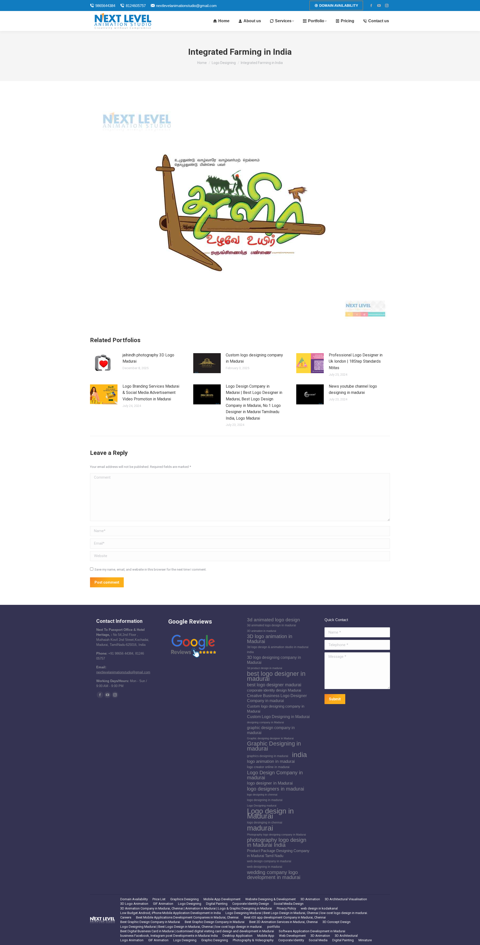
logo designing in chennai (262, 794)
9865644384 (105, 5)
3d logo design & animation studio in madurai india (277, 649)
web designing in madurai (264, 867)
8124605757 (136, 5)
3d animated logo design (273, 619)
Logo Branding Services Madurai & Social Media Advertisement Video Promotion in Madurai (150, 392)
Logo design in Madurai (270, 814)
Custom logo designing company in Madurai (254, 358)
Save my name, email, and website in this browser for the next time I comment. (150, 569)
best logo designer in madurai (276, 676)
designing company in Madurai (265, 722)
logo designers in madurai (275, 788)
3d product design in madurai (264, 668)
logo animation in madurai (271, 761)
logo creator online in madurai (268, 767)
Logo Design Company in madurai (275, 775)
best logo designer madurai (274, 684)
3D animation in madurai (261, 630)
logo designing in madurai (264, 800)
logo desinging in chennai (264, 822)
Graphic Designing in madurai (274, 746)
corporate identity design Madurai (274, 690)
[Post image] (104, 363)
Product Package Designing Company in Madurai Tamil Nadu (278, 853)
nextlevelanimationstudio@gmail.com (186, 5)
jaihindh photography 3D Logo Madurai (148, 358)
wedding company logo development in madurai (273, 875)
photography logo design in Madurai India (276, 843)
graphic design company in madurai (271, 730)
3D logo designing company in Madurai (274, 660)
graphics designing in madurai (267, 756)
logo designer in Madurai (270, 783)
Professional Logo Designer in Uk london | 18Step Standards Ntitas (355, 361)
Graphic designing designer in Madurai (270, 738)
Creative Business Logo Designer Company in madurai (277, 698)
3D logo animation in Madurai (269, 639)
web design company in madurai (269, 861)
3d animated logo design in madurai (271, 625)
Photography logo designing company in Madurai (276, 834)
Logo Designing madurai (261, 805)
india (299, 754)
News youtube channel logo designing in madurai (353, 389)
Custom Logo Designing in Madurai (278, 717)
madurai (260, 828)
